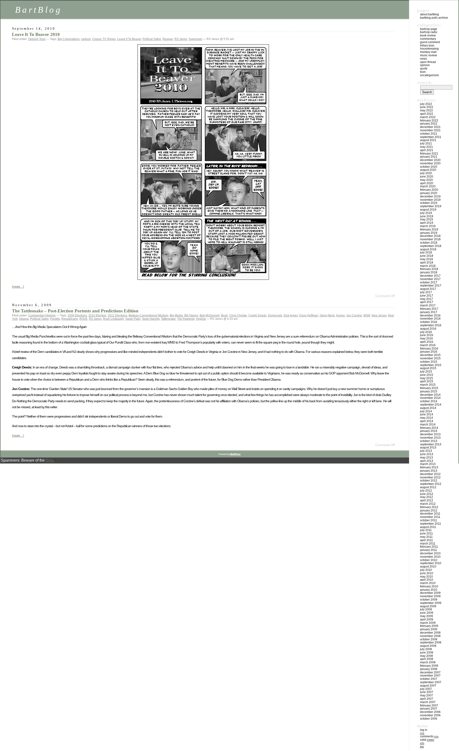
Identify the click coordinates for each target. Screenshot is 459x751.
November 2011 (430, 517)
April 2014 (426, 421)
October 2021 (428, 133)
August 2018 (428, 249)
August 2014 (428, 408)
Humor (340, 315)
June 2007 (426, 692)
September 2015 (430, 365)
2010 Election (97, 315)
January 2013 (428, 470)
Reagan (168, 39)
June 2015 (426, 375)
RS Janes (181, 39)
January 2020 (428, 193)
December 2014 (430, 394)
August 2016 (428, 328)
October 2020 (428, 166)
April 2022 (426, 113)
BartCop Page (428, 29)
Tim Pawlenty (185, 319)
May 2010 (426, 576)
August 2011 (428, 527)
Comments (429, 736)
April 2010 (426, 579)
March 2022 (428, 117)
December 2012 (430, 474)
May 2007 (426, 695)
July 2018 (426, 252)
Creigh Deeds (257, 315)
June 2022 (426, 107)
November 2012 (430, 477)
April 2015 (426, 381)
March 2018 (428, 266)
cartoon (86, 39)
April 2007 (426, 698)
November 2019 (430, 199)
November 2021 (430, 130)
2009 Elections (77, 315)
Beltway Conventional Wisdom (148, 315)
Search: (425, 82)
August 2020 (428, 170)
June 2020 (426, 176)
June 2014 (426, 414)
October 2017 (428, 282)
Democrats (275, 315)
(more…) (18, 286)
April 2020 (426, 183)
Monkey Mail (428, 52)
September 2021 (430, 137)
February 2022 (429, 120)
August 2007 (428, 685)
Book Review (428, 35)
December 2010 (430, 553)
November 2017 (430, 279)
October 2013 (428, 441)
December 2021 (430, 127)
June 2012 (426, 494)
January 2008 (428, 669)
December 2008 (430, 632)
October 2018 (428, 242)
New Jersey (379, 315)
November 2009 (430, 596)
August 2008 (428, 646)
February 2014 (429, 428)
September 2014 (430, 404)
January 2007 (428, 708)
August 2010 (428, 566)
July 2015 (426, 371)
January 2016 (428, 351)
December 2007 (430, 672)
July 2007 (426, 689)
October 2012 (428, 480)
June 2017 (426, 295)
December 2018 (430, 236)
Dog (49, 460)
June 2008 (426, 652)
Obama (24, 319)
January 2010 (428, 589)
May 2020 (426, 180)
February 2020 (429, 189)
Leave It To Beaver (129, 39)
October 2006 (428, 718)
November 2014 (430, 398)
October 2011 (428, 520)
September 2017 (430, 285)
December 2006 (430, 712)
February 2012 (429, 507)
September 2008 (430, 642)
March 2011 (427, 543)
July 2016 (426, 332)
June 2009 (426, 612)
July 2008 (426, 649)
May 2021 (426, 147)
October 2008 (428, 639)
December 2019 (430, 196)
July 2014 (426, 411)
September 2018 (430, 246)
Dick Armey (291, 315)
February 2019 (429, 229)
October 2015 (428, 361)
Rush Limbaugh (113, 319)
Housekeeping (429, 48)
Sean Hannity (150, 319)
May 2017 (426, 299)
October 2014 (428, 401)
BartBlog (38, 10)
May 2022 (426, 110)
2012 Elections (117, 315)
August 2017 (428, 289)
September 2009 (430, 603)
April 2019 (426, 222)
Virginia (201, 319)
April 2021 (426, 150)
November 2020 (430, 163)
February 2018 (429, 269)
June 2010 (426, 573)
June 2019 (426, 216)
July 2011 (426, 530)
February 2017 (429, 308)
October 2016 (428, 322)
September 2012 (430, 484)
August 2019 (428, 209)
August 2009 (428, 606)
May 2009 (426, 616)
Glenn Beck (327, 315)
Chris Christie (238, 315)
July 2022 (426, 104)
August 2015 (428, 368)
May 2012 (426, 497)
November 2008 (430, 636)
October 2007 (428, 679)
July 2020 (426, 173)
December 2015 (430, 355)
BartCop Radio (428, 32)
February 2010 (429, 586)
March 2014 (428, 424)
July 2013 (426, 451)
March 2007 (428, 702)
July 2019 (426, 213)
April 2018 (426, 262)
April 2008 (426, 659)
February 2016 (429, 348)
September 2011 (430, 523)
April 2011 (426, 540)
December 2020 (430, 160)
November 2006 (430, 715)
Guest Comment (430, 42)
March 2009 (428, 623)
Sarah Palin (133, 319)
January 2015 (428, 391)
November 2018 (430, 239)
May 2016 (426, 338)
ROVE (83, 319)
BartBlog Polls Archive (434, 17)
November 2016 (430, 318)
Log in (423, 730)
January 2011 (428, 550)
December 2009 (430, 593)
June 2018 (426, 256)
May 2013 (426, 457)
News (423, 58)
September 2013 (430, 444)
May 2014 (426, 417)
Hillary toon (427, 45)
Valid (427, 739)
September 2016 (430, 325)
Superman (195, 39)
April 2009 (426, 619)
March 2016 (428, 345)
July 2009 (426, 609)
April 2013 (426, 461)
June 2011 (426, 533)
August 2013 (428, 447)
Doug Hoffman (308, 315)
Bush (224, 315)
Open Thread (428, 62)
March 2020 (428, 186)
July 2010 (426, 570)
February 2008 (429, 665)
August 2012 (428, 487)
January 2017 (428, 312)
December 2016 (430, 315)
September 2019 (430, 206)
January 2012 (428, 510)
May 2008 (426, 656)
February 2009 (429, 626)
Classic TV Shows (104, 39)
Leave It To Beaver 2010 (36, 34)
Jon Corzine (354, 315)
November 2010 (430, 556)
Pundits (55, 319)
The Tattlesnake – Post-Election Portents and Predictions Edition (75, 310)
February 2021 (429, 153)
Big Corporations (69, 39)
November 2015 (430, 358)
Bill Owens (191, 315)
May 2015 (426, 378)
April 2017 (426, 302)
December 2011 (430, 513)
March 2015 (428, 384)
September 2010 (430, 563)
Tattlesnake (168, 319)
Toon (42, 39)
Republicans (69, 319)
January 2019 (428, 233)
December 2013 (430, 434)
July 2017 (426, 292)
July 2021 (426, 143)
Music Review (428, 55)
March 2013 (428, 464)
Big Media (176, 315)
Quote (423, 68)
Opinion (33, 39)
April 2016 (426, 342)
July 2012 (426, 490)
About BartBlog (429, 14)
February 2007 (429, 705)
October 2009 (428, 599)
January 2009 (428, 629)
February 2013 (429, 467)
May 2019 (426, 219)
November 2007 (430, 675)
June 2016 (426, 335)
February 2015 (429, 388)
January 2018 (428, 272)
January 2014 (428, 431)
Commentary (36, 315)
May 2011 (426, 537)
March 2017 (428, 305)
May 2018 (426, 259)
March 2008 (428, 662)
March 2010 (428, 583)
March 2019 (428, 226)
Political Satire (151, 39)
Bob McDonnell (210, 315)
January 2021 (428, 156)
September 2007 (430, 682)
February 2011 (429, 546)
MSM (366, 315)
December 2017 (430, 275)
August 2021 (428, 140)
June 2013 (426, 454)
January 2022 (428, 123)
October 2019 (428, 203)
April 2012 (426, 500)
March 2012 (428, 503)
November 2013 (430, 437)
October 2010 (428, 560)
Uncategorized (429, 75)
